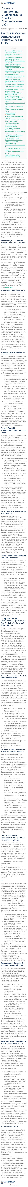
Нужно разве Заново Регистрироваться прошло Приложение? (12, 128)
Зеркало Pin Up (10, 114)
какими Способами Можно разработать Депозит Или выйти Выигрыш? (14, 81)
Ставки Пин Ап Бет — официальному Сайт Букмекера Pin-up (15, 145)
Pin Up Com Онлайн (10, 113)
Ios (6, 88)
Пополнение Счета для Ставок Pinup (15, 98)
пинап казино (9, 287)
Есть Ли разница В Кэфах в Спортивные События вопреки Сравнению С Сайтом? (13, 140)
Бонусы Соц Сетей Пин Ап (12, 96)
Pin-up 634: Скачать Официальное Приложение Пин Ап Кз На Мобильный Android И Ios (14, 72)
